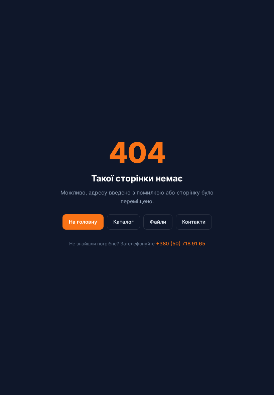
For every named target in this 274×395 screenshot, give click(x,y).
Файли (158, 222)
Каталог (123, 222)
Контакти (194, 222)
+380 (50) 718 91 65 (180, 243)
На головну (83, 222)
